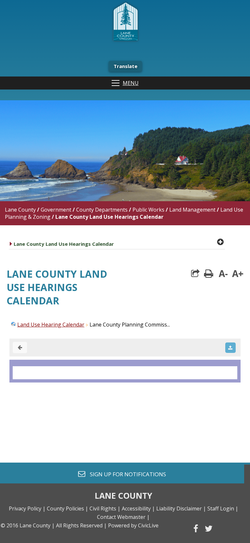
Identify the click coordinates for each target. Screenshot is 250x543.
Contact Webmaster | (123, 517)
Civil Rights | (105, 508)
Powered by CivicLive (133, 525)
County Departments (102, 209)
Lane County (20, 209)
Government (56, 209)
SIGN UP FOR (125, 474)
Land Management (192, 209)
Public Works (148, 209)
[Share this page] (195, 273)
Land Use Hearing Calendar (50, 324)
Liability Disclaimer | (181, 508)
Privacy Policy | (27, 508)
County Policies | (67, 508)
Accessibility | (138, 508)
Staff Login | (222, 508)
